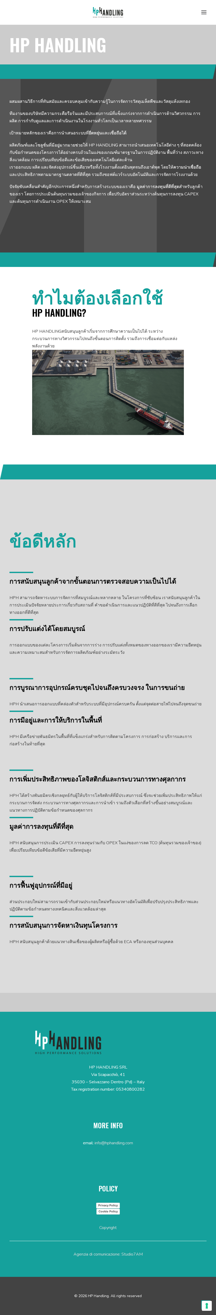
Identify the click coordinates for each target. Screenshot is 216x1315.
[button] (204, 12)
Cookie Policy (108, 1211)
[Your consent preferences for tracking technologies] (207, 1306)
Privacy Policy (108, 1205)
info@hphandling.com (114, 1143)
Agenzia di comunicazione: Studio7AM (108, 1254)
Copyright (108, 1228)
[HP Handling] (108, 12)
